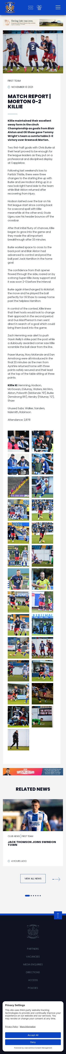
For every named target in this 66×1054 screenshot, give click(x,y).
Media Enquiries (33, 964)
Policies (33, 988)
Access (33, 980)
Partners (33, 949)
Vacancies (33, 956)
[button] (56, 879)
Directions (33, 972)
